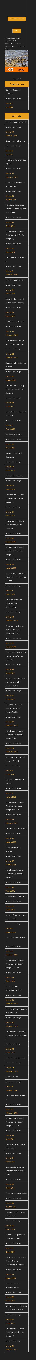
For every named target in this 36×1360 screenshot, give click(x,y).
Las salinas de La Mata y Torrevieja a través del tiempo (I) (15, 874)
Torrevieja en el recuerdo (15, 321)
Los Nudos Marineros (14, 434)
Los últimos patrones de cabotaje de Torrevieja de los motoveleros (16, 208)
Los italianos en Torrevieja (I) (16, 828)
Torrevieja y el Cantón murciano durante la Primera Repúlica (14, 708)
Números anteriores (16, 19)
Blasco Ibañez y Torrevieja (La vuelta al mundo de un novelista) (16, 577)
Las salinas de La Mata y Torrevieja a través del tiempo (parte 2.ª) (15, 964)
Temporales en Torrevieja (15, 1058)
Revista (16, 31)
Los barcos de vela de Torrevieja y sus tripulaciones (14, 603)
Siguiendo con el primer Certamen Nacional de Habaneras (15, 498)
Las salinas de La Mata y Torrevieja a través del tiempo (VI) (15, 551)
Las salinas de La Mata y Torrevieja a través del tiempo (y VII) (15, 734)
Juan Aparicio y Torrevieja (15, 280)
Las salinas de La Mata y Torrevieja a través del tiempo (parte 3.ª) (15, 1122)
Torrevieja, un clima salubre (16, 1193)
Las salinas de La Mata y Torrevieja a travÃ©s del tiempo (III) (15, 1332)
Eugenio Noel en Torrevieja (16, 896)
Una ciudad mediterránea (15, 141)
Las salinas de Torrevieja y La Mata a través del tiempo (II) (16, 1035)
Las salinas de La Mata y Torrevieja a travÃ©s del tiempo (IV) (15, 235)
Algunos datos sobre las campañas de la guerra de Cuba (15, 1171)
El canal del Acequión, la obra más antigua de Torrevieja (15, 524)
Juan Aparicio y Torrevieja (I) (16, 122)
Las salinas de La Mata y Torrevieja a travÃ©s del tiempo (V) (15, 389)
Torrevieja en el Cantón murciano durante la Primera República (14, 629)
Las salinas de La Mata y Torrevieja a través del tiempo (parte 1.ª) (15, 806)
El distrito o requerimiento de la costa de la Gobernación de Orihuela (16, 1261)
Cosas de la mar (12, 1077)
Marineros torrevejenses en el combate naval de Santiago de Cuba (16, 682)
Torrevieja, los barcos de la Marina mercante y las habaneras (16, 656)
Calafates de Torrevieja (14, 476)
